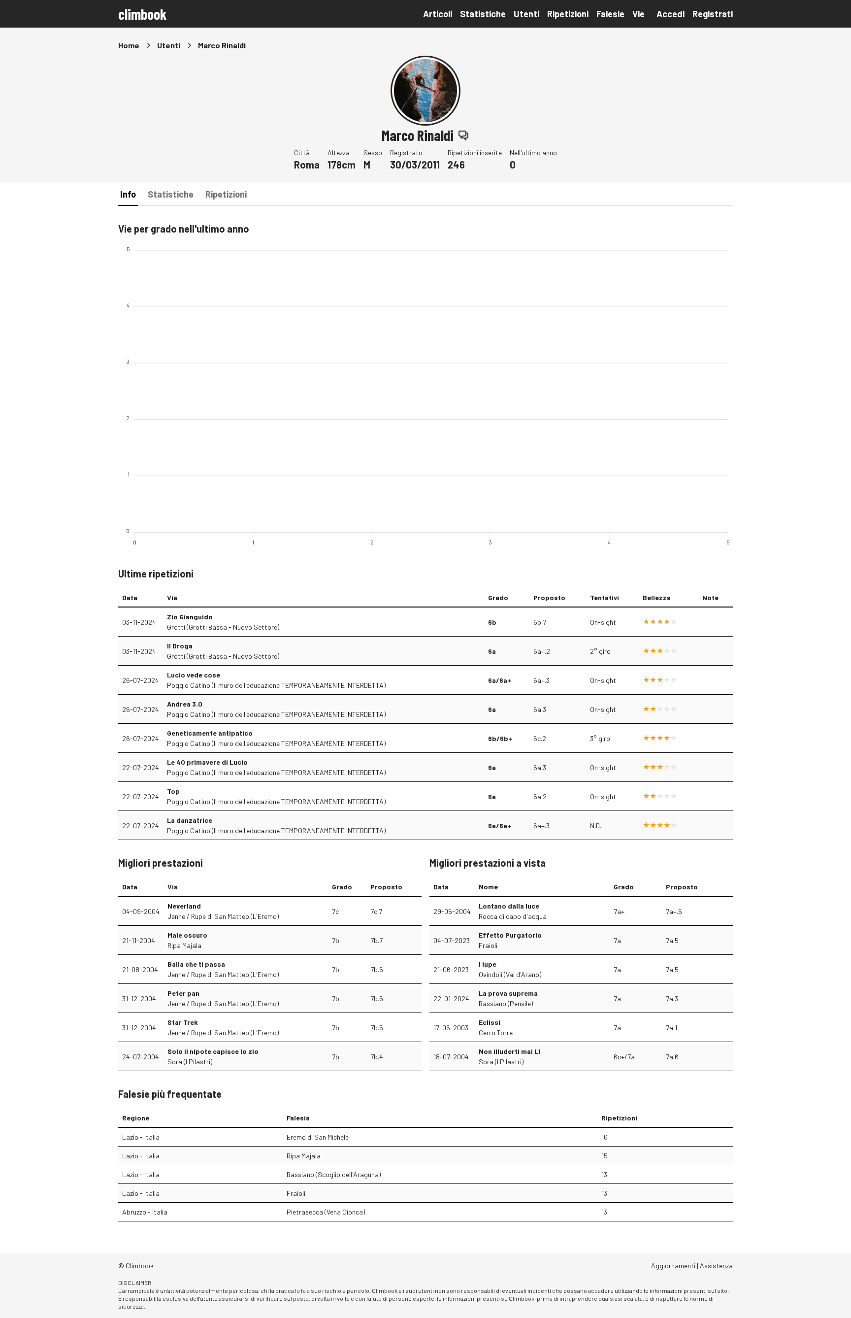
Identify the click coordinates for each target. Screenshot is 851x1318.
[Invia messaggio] (463, 135)
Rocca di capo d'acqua (513, 916)
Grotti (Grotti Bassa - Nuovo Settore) (223, 627)
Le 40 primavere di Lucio (207, 762)
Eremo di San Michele (318, 1137)
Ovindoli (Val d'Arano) (510, 974)
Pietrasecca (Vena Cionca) (326, 1212)
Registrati (712, 13)
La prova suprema (508, 993)
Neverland (184, 906)
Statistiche (483, 13)
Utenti (526, 13)
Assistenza (716, 1265)
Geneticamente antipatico (210, 733)
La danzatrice (189, 820)
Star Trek (182, 1022)
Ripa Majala (184, 945)
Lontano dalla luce (509, 906)
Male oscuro (187, 935)
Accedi (670, 13)
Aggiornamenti (673, 1265)
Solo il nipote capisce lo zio (213, 1051)
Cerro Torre (496, 1032)
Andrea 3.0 (184, 704)
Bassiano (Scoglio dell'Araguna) (334, 1174)
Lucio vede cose (193, 675)
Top (173, 791)
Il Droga (180, 646)
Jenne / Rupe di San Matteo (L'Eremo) (223, 916)
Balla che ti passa (196, 964)
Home (128, 45)
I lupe (487, 964)
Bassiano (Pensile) (506, 1003)
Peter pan (183, 993)
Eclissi (489, 1022)
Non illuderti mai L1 (510, 1051)
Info (128, 194)
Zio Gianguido (190, 616)
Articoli (437, 13)
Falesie (610, 13)
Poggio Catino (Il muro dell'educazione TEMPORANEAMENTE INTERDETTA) (276, 685)
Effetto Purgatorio (510, 935)
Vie (638, 13)
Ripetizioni (568, 13)
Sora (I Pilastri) (189, 1061)
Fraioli (488, 945)
